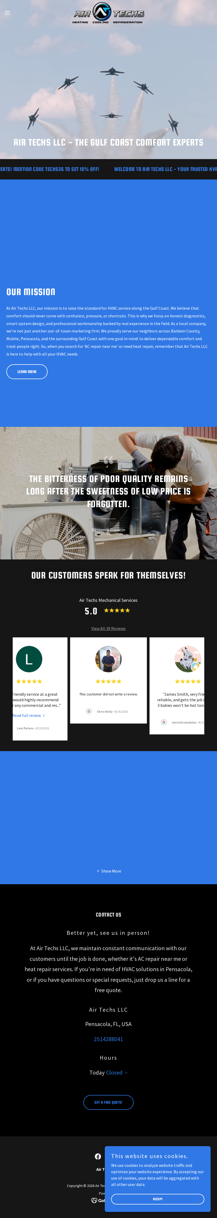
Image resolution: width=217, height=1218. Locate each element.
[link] (108, 12)
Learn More (27, 371)
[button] (18, 12)
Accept (158, 1199)
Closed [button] (114, 1072)
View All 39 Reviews (108, 628)
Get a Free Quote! (108, 1102)
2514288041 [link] (108, 1039)
